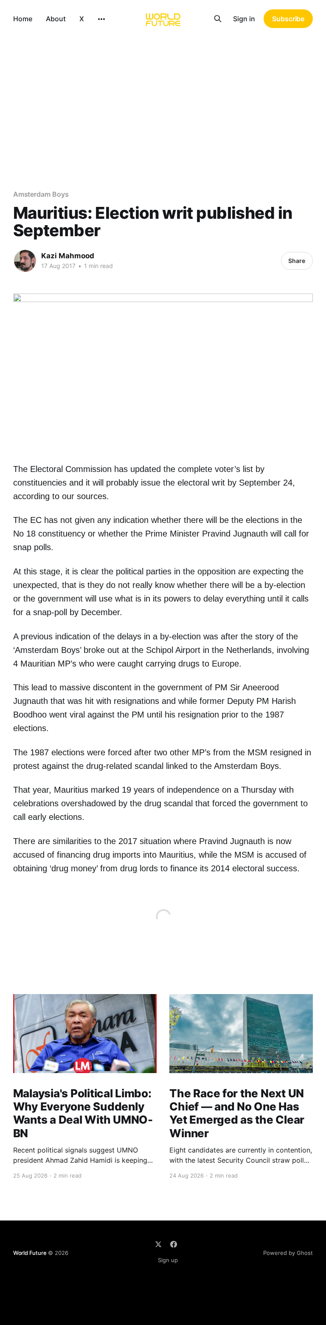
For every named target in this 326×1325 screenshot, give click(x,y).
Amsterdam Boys (41, 194)
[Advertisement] (163, 101)
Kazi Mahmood (67, 255)
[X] (158, 1244)
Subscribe (288, 18)
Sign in (244, 18)
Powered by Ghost (288, 1252)
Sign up (168, 1260)
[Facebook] (173, 1244)
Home (22, 18)
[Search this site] (218, 18)
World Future (30, 1252)
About (56, 18)
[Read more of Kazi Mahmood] (25, 261)
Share (296, 260)
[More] (101, 19)
